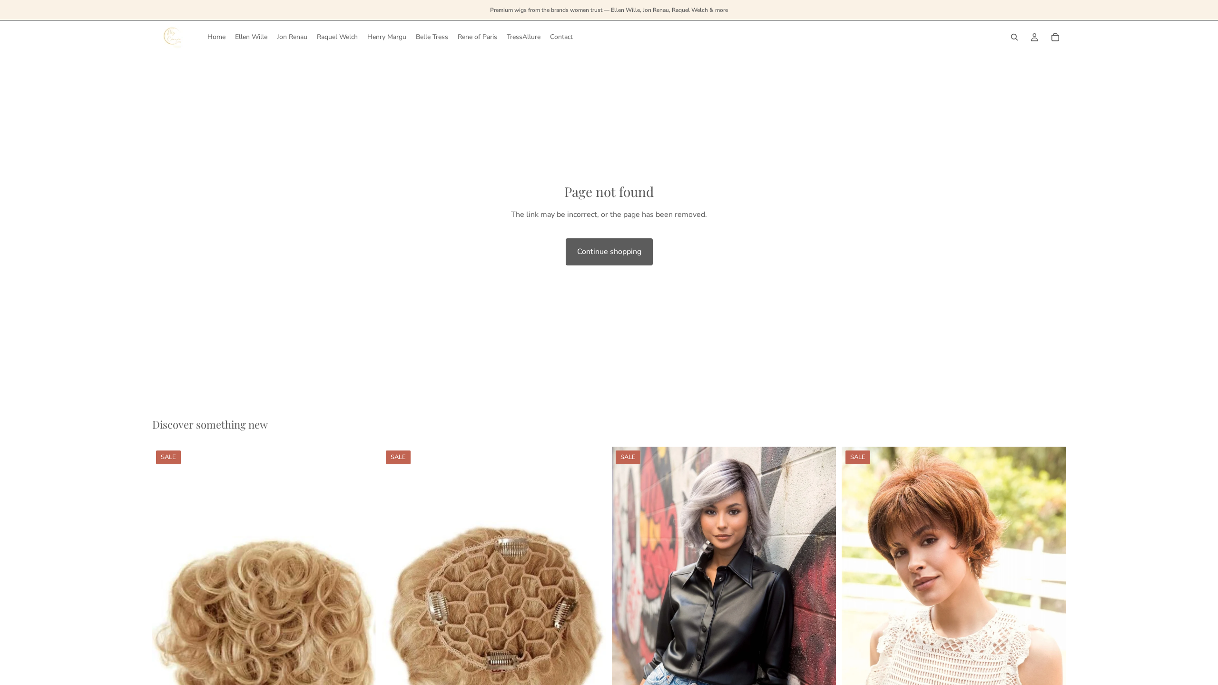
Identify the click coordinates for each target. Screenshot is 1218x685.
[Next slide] (592, 615)
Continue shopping (609, 251)
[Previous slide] (396, 615)
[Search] (1014, 37)
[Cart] (1055, 37)
